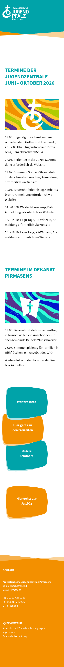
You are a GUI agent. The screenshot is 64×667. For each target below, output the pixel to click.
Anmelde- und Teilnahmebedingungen (23, 628)
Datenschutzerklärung (14, 636)
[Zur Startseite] (15, 12)
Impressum (8, 632)
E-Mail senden (10, 605)
